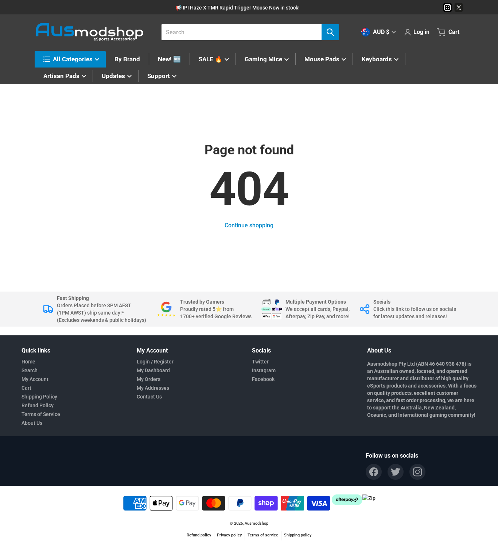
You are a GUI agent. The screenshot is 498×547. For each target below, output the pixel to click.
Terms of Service (41, 414)
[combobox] (247, 32)
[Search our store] (330, 32)
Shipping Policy (39, 397)
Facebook (263, 379)
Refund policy (199, 535)
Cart (26, 388)
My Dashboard (153, 370)
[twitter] (396, 472)
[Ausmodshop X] (458, 7)
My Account (35, 379)
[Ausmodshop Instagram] (447, 7)
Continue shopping (249, 225)
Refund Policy (38, 405)
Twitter (260, 362)
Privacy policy (229, 535)
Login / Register (155, 362)
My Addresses (153, 388)
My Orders (148, 379)
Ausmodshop (256, 523)
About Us (32, 423)
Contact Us (149, 397)
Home (28, 362)
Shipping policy (297, 535)
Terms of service (263, 535)
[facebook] (374, 472)
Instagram (264, 370)
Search (30, 370)
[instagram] (417, 472)
